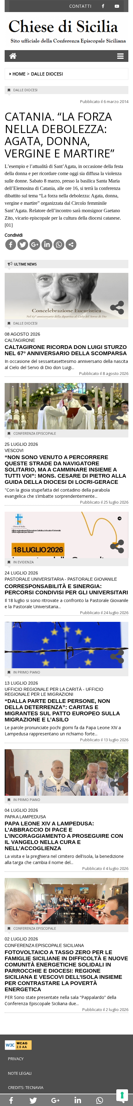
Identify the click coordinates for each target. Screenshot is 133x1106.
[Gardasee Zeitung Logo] (66, 32)
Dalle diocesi (47, 74)
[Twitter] (22, 244)
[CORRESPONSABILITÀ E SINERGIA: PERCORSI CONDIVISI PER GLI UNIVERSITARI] (66, 542)
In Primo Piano (26, 672)
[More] (71, 244)
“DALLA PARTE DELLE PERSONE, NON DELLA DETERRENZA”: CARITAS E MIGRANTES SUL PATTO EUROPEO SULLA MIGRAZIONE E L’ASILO (62, 702)
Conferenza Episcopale (34, 433)
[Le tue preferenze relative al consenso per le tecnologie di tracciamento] (122, 1095)
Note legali (20, 1073)
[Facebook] (10, 244)
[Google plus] (34, 244)
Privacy (16, 1058)
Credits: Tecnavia (25, 1087)
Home (18, 74)
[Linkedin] (46, 244)
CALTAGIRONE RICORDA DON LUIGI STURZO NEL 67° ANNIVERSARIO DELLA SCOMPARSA (66, 344)
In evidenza (23, 562)
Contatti (80, 6)
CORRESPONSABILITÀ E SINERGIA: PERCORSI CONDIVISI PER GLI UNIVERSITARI (66, 583)
